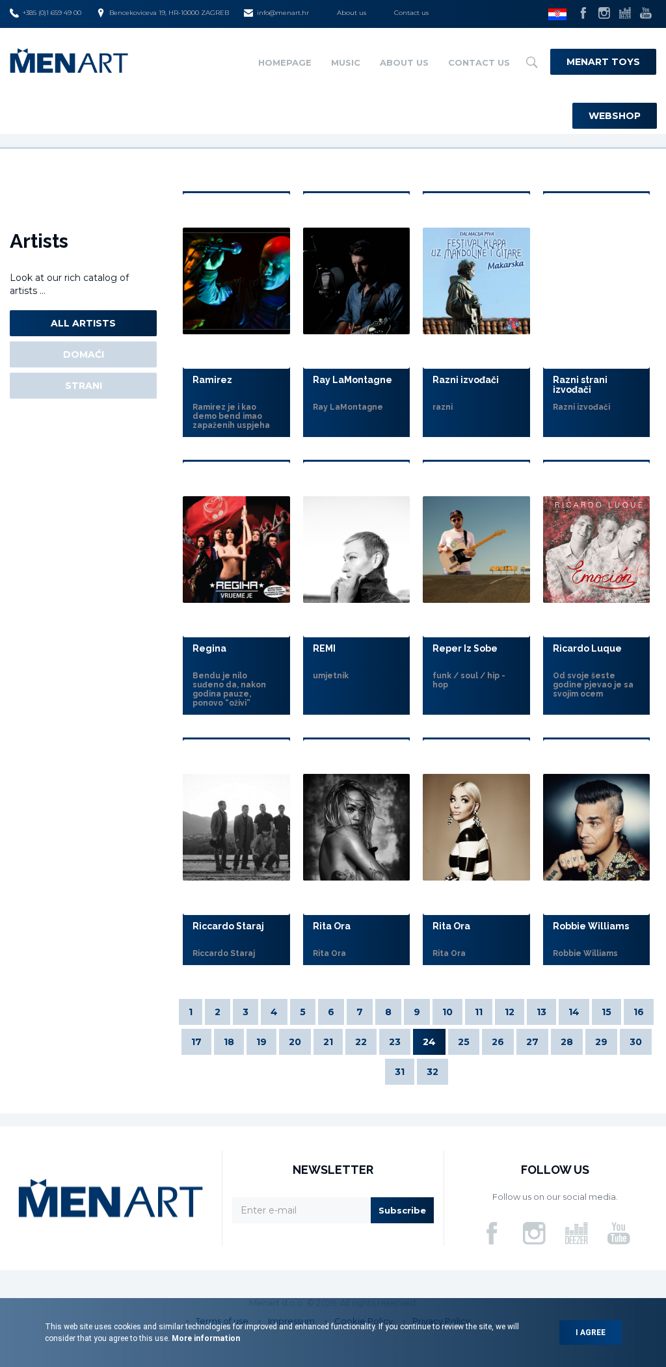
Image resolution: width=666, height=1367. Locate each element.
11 (479, 1012)
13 (541, 1012)
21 (328, 1042)
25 (464, 1042)
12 (509, 1012)
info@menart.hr (283, 12)
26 (498, 1042)
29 (601, 1042)
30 (636, 1042)
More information (205, 1338)
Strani (83, 386)
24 (429, 1042)
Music (345, 62)
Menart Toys (603, 62)
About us (351, 12)
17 (196, 1042)
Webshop (615, 116)
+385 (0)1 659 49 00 (52, 12)
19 (261, 1042)
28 (567, 1042)
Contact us (411, 12)
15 (606, 1012)
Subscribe (402, 1210)
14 (573, 1012)
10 (447, 1012)
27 (532, 1042)
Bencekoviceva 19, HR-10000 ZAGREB (169, 12)
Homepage (285, 62)
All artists (83, 323)
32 (432, 1072)
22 (361, 1042)
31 (400, 1072)
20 (295, 1042)
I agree (591, 1332)
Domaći (83, 354)
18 (229, 1042)
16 (638, 1012)
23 (395, 1042)
